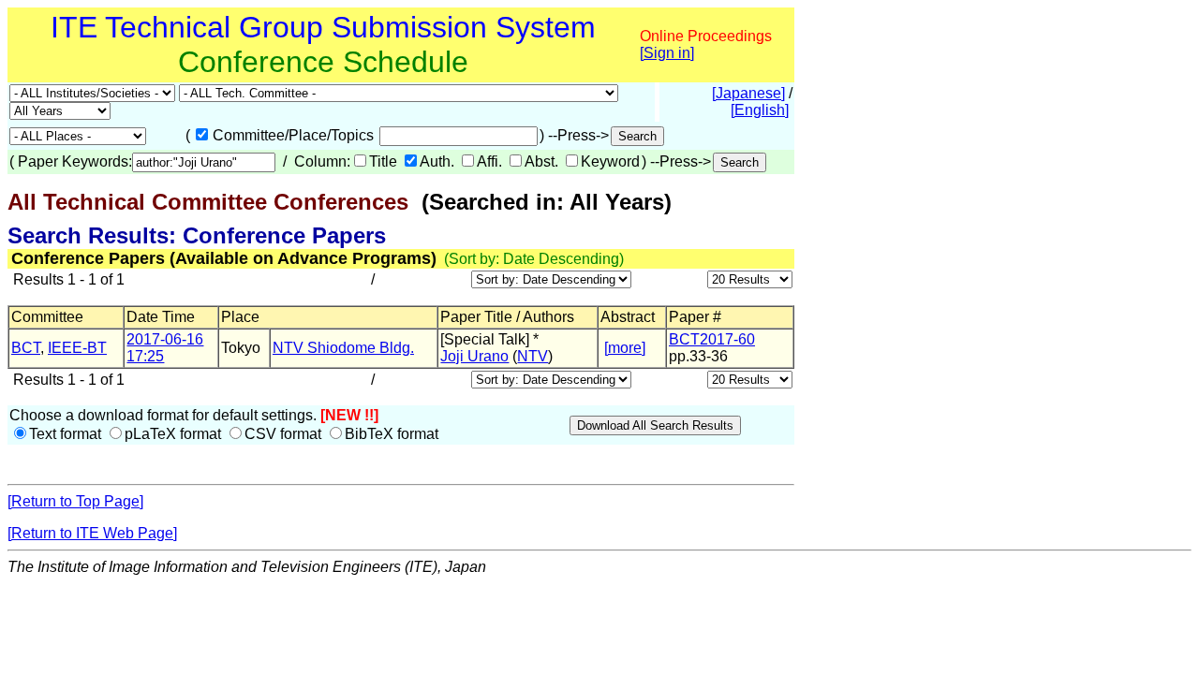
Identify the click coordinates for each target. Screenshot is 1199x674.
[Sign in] (667, 53)
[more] (624, 348)
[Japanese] (748, 93)
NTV (532, 356)
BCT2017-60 (712, 339)
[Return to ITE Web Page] (92, 533)
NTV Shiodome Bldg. (343, 348)
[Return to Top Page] (75, 501)
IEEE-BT (77, 348)
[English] (760, 110)
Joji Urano (474, 356)
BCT (25, 348)
